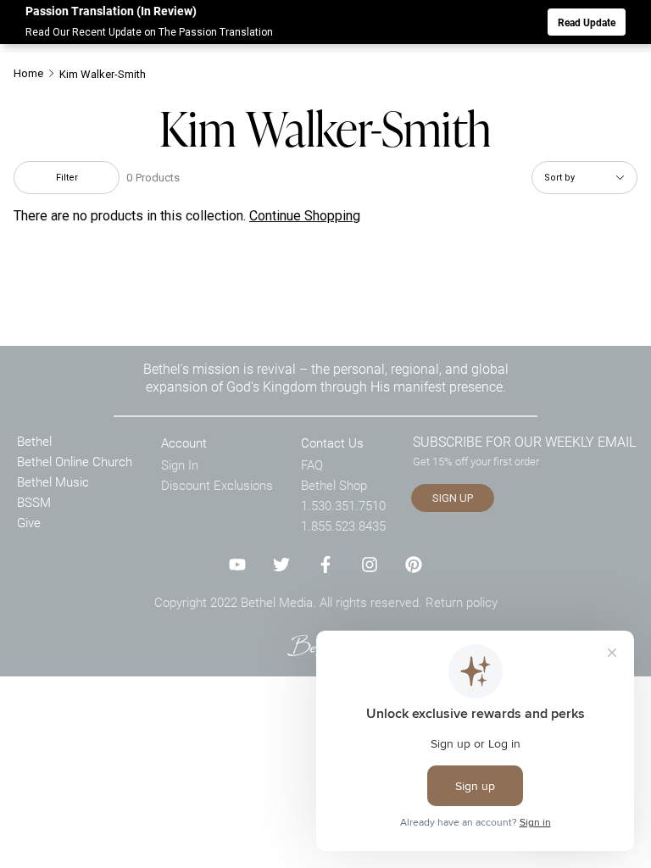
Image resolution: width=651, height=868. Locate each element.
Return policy (462, 601)
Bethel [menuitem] (34, 440)
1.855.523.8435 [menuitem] (343, 525)
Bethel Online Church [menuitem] (74, 461)
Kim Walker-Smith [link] (102, 74)
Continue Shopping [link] (304, 216)
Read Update (586, 22)
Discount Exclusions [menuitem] (217, 484)
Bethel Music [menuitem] (53, 481)
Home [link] (28, 73)
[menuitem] (35, 73)
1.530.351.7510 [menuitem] (343, 505)
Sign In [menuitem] (179, 464)
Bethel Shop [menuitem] (334, 484)
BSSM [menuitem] (34, 501)
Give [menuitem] (29, 522)
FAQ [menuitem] (312, 464)
